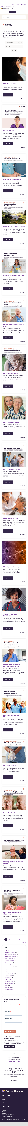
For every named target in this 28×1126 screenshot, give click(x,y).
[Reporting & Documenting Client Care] (14, 898)
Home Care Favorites (9, 964)
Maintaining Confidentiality (12, 179)
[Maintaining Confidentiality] (14, 165)
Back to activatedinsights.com (8, 6)
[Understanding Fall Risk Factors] (14, 212)
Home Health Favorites (10, 966)
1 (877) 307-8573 (15, 4)
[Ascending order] (21, 42)
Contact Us (23, 4)
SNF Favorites (8, 987)
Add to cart (7, 94)
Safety (6, 985)
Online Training (8, 977)
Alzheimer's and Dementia (11, 954)
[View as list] (15, 50)
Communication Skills (9, 960)
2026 (6, 950)
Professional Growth (9, 981)
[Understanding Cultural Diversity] (14, 701)
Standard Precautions (10, 766)
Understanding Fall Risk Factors (14, 227)
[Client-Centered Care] (14, 503)
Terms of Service (16, 1119)
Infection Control (8, 975)
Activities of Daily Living (10, 952)
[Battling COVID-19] (14, 69)
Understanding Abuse (10, 373)
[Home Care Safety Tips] (14, 407)
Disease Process (8, 962)
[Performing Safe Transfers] (14, 455)
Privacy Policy (22, 1119)
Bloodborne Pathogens (11, 567)
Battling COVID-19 (9, 83)
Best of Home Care (9, 958)
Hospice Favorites (9, 969)
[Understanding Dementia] (14, 798)
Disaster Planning (9, 131)
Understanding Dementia (11, 813)
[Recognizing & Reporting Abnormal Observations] (14, 650)
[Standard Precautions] (14, 751)
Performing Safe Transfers (12, 469)
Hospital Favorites (9, 971)
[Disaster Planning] (14, 116)
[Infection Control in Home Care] (14, 261)
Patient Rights (8, 979)
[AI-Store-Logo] (6, 8)
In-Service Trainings (9, 973)
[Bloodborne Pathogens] (14, 552)
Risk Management (9, 983)
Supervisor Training (9, 989)
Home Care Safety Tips (11, 422)
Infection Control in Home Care (13, 275)
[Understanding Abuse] (14, 359)
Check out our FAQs (14, 1061)
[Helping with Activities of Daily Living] (14, 310)
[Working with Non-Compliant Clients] (14, 847)
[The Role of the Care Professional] (14, 599)
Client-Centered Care (10, 518)
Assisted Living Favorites (10, 956)
